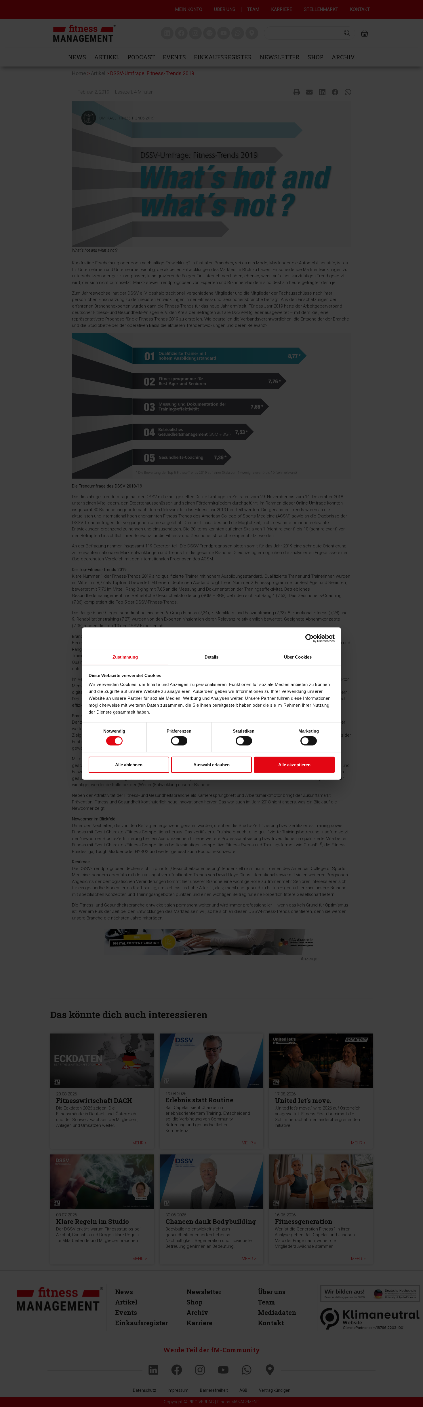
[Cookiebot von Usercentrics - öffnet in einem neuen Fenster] (309, 638)
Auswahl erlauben (211, 764)
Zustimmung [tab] (125, 657)
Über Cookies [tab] (298, 657)
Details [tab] (212, 657)
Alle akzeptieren (294, 764)
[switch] (179, 741)
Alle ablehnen (128, 764)
